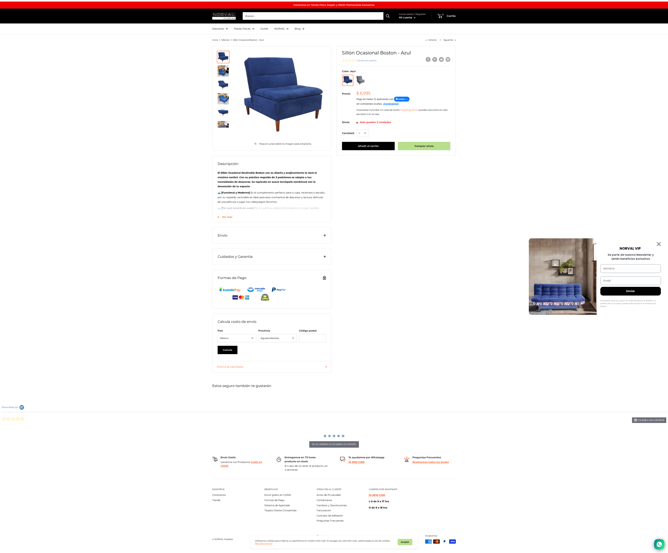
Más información (263, 543)
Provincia (264, 330)
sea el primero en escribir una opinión (334, 444)
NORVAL (279, 28)
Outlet (264, 28)
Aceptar (405, 542)
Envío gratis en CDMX (277, 495)
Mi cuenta (406, 17)
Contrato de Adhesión (330, 515)
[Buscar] (387, 16)
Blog (298, 28)
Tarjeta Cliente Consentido (280, 510)
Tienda (216, 500)
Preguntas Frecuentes (330, 520)
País (220, 330)
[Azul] (347, 80)
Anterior (432, 40)
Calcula (227, 350)
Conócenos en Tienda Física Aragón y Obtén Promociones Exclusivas (334, 4)
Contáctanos (324, 500)
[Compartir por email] (448, 59)
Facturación (324, 510)
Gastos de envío (409, 109)
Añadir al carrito (368, 146)
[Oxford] (360, 80)
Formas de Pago (274, 500)
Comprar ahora (424, 146)
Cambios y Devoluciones (332, 505)
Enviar (630, 291)
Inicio (215, 40)
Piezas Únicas (242, 28)
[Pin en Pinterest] (434, 59)
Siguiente (448, 40)
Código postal (308, 330)
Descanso (218, 28)
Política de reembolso (230, 366)
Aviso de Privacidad (328, 495)
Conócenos (219, 495)
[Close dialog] (658, 244)
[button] (649, 420)
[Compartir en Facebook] (428, 59)
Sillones (225, 40)
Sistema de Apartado (277, 505)
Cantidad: (348, 133)
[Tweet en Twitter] (441, 59)
